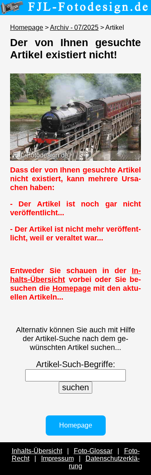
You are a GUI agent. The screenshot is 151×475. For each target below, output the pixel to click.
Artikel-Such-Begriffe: (75, 364)
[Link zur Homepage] (75, 9)
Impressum (57, 458)
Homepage (26, 27)
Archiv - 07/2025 (74, 27)
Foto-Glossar (93, 450)
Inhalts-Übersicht (37, 450)
